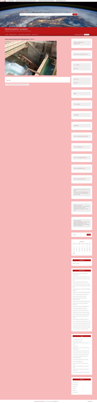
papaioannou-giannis (76, 263)
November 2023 (75, 384)
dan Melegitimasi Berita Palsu (78, 339)
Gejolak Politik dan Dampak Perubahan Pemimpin (81, 310)
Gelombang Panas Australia (77, 341)
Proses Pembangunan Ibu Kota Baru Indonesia (80, 359)
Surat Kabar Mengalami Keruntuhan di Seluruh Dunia (80, 364)
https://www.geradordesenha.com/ (81, 136)
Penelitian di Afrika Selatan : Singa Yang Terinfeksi (81, 350)
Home (7, 34)
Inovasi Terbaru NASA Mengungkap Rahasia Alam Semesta (81, 317)
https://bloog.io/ (78, 206)
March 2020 (74, 390)
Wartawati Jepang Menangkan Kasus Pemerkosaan (81, 372)
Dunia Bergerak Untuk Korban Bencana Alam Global (81, 314)
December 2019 (75, 392)
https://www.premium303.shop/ (80, 157)
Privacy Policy (35, 34)
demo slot (76, 68)
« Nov (74, 253)
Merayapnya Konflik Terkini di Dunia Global (79, 296)
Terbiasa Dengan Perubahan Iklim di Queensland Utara (81, 367)
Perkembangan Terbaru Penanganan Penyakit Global (81, 301)
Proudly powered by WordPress (39, 401)
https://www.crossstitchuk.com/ (81, 54)
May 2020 (74, 388)
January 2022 (75, 386)
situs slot (76, 79)
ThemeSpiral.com (55, 401)
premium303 (76, 125)
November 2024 (75, 382)
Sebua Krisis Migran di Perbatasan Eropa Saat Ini (80, 319)
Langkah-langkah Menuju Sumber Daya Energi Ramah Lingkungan (81, 290)
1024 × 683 (8, 80)
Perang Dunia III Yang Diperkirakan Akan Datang (81, 354)
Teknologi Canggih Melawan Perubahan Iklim (80, 308)
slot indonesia (77, 104)
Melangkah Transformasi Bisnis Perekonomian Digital (81, 292)
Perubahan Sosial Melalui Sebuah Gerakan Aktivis (81, 294)
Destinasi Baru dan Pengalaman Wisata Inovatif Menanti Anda (82, 286)
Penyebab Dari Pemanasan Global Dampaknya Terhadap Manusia (80, 274)
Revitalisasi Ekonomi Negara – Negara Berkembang (81, 312)
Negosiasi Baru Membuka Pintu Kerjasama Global (81, 306)
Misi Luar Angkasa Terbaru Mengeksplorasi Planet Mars (81, 321)
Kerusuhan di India (13, 34)
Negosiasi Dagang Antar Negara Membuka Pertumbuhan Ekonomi (79, 299)
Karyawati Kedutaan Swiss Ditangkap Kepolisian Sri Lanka (81, 343)
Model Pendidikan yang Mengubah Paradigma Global (50, 0)
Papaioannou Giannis (16, 29)
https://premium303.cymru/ (79, 168)
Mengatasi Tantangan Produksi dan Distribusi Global (81, 276)
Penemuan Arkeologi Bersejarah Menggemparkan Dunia (82, 323)
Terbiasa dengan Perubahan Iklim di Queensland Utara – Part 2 (17, 84)
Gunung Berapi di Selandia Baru (24, 34)
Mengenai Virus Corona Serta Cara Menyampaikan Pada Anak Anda (81, 348)
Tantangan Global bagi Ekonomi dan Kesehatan (32, 0)
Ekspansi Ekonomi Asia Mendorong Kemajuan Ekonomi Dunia (12, 0)
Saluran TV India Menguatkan (78, 361)
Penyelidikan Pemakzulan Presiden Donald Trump (81, 352)
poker (75, 93)
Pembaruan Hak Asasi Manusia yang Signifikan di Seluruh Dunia (80, 304)
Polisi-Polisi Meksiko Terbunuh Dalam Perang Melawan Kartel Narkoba (80, 357)
